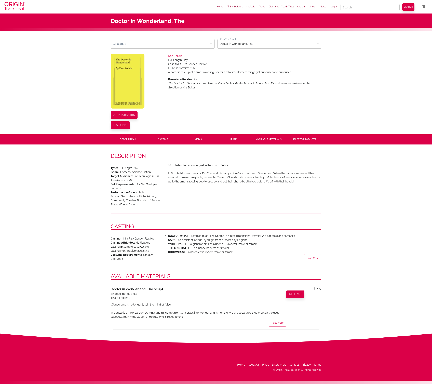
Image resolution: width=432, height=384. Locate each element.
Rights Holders (235, 6)
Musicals (250, 6)
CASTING (163, 139)
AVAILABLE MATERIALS (269, 139)
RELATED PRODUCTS (304, 139)
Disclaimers (279, 364)
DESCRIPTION (128, 139)
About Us (254, 364)
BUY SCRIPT (120, 125)
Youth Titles (287, 6)
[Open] (211, 44)
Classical (274, 6)
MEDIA (198, 139)
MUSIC (234, 139)
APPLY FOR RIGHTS (124, 115)
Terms (317, 364)
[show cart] (424, 7)
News (323, 6)
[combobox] (160, 44)
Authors (301, 6)
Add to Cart (295, 294)
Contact (294, 364)
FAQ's (265, 364)
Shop (312, 6)
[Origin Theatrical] (15, 7)
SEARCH (408, 7)
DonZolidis (175, 56)
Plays (262, 6)
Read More (313, 258)
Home (220, 6)
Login (334, 6)
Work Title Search (228, 39)
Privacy (306, 364)
